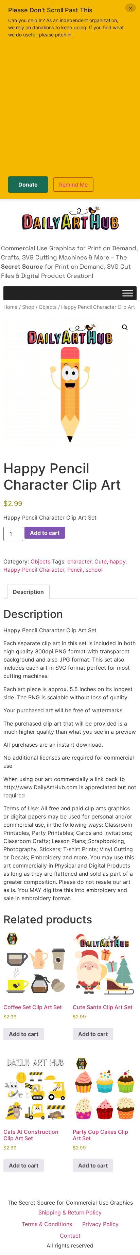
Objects (48, 307)
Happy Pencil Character (33, 569)
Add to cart (44, 532)
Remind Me (73, 184)
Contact (70, 1235)
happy (117, 561)
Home (10, 307)
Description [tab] (28, 591)
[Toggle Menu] (127, 293)
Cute (100, 561)
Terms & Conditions (47, 1224)
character (79, 561)
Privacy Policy (100, 1224)
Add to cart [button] (23, 1034)
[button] (125, 327)
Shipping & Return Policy (70, 1212)
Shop (28, 307)
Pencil (75, 569)
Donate (28, 184)
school (94, 569)
